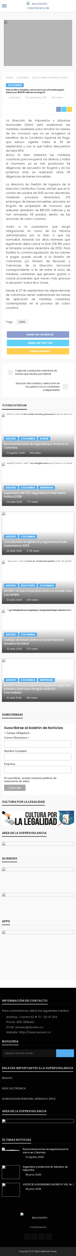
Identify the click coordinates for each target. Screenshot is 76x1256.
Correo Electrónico (16, 738)
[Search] (70, 6)
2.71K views (33, 550)
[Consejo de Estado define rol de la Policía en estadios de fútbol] (38, 631)
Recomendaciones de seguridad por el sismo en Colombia (36, 445)
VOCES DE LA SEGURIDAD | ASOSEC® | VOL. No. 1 (48, 1184)
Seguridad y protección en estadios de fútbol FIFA (45, 1168)
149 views (35, 453)
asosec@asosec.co (29, 1027)
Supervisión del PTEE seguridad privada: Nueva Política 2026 (35, 494)
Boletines (28, 585)
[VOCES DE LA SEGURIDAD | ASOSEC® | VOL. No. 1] (11, 1190)
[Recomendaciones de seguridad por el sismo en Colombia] (38, 435)
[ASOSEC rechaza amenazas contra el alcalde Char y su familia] (38, 582)
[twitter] (34, 1236)
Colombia (15, 85)
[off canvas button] (4, 6)
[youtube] (49, 1236)
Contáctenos (38, 1227)
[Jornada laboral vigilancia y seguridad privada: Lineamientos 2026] (38, 533)
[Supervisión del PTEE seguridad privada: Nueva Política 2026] (38, 484)
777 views (32, 501)
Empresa (9, 763)
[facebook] (27, 1236)
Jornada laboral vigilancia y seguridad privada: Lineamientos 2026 (35, 543)
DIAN (22, 322)
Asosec (11, 438)
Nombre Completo (15, 751)
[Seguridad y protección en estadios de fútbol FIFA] (11, 1172)
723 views (57, 97)
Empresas (46, 487)
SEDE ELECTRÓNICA (14, 1088)
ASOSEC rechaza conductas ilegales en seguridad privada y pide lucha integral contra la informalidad (37, 689)
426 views (32, 599)
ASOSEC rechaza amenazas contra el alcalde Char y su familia (38, 592)
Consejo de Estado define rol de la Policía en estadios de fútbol (34, 641)
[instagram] (41, 1236)
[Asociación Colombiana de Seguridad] (38, 1217)
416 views (31, 697)
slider (44, 438)
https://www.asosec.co (35, 1032)
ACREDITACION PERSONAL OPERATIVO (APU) (28, 1099)
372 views (32, 648)
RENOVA (7, 1078)
